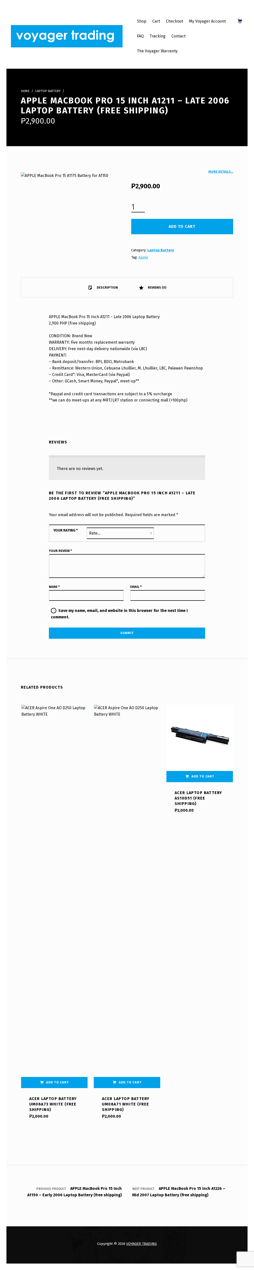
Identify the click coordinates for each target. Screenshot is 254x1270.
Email (136, 587)
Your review (60, 551)
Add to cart (182, 226)
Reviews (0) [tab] (156, 287)
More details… (220, 171)
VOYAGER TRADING (141, 1243)
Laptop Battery (48, 91)
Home (25, 91)
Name (54, 587)
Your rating (65, 530)
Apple (143, 257)
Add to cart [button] (57, 1082)
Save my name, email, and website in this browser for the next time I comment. (119, 613)
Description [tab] (107, 287)
